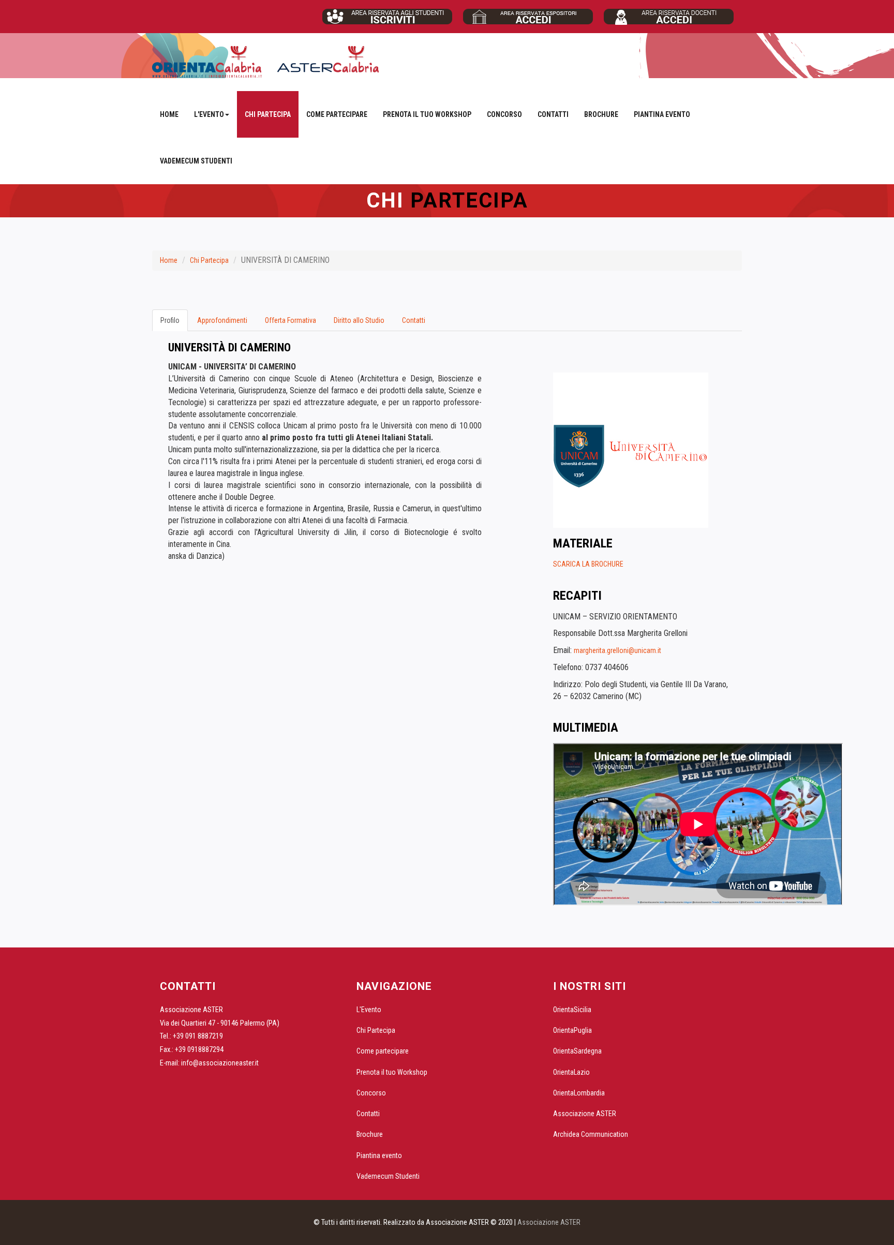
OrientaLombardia (579, 1093)
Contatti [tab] (413, 320)
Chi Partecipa (268, 114)
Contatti (553, 114)
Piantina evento (662, 114)
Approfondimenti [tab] (222, 320)
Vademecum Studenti (196, 161)
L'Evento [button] (209, 114)
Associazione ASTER (584, 1113)
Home (169, 114)
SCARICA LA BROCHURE (588, 564)
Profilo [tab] (170, 320)
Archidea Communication (590, 1134)
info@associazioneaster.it (220, 1063)
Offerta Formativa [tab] (290, 320)
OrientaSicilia (572, 1009)
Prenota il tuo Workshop (427, 114)
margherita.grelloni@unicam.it (617, 650)
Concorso (504, 114)
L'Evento (368, 1009)
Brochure (601, 114)
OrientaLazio (571, 1072)
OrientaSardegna (577, 1051)
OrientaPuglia (572, 1030)
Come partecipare (336, 114)
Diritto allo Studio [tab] (359, 320)
